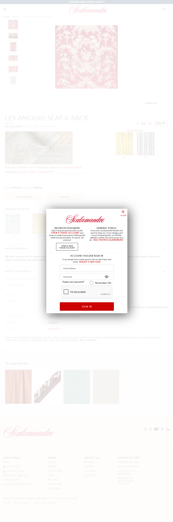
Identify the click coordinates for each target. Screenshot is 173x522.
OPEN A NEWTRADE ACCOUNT (67, 246)
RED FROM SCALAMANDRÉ (108, 240)
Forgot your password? (73, 281)
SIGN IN (87, 306)
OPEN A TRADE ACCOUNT (65, 232)
